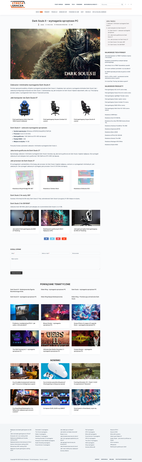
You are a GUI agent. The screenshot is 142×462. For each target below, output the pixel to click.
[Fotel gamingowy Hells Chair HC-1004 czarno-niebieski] (24, 108)
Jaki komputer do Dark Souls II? (117, 28)
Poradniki (79, 4)
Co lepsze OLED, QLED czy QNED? (54, 408)
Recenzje (88, 12)
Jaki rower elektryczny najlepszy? (69, 448)
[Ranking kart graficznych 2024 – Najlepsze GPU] (55, 218)
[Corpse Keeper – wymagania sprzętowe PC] (86, 338)
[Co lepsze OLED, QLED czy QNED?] (55, 397)
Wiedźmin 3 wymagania (41, 436)
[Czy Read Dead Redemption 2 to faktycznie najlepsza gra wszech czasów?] (24, 397)
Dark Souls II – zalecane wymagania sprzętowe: (119, 31)
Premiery (47, 12)
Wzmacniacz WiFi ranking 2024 (18, 446)
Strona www (75, 253)
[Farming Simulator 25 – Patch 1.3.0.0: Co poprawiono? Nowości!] (86, 371)
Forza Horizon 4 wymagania (42, 445)
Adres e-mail (45, 253)
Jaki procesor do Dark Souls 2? (119, 39)
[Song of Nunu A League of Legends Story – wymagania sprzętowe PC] (86, 312)
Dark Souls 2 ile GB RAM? (117, 44)
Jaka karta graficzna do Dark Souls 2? (117, 36)
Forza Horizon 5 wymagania (92, 436)
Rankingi (67, 4)
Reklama (111, 459)
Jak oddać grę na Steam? (66, 429)
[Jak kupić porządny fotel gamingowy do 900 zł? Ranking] (86, 218)
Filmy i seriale (59, 4)
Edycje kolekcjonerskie (99, 12)
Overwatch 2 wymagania (41, 429)
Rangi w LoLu (63, 434)
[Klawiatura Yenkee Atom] (55, 177)
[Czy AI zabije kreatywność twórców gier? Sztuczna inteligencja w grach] (24, 371)
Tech (73, 4)
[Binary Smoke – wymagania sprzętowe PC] (55, 312)
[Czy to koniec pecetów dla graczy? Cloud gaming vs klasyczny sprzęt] (55, 371)
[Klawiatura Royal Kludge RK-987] (24, 177)
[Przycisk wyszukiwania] (122, 4)
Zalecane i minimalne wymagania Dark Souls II (117, 24)
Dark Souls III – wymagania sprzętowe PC (23, 297)
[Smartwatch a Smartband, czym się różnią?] (86, 397)
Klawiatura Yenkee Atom (51, 188)
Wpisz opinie (14, 259)
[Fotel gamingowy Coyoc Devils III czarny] (86, 108)
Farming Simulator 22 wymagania (44, 438)
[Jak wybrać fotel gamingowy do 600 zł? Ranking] (24, 218)
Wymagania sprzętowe (61, 24)
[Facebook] (125, 4)
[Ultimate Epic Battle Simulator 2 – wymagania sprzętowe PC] (55, 338)
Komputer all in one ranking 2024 (19, 436)
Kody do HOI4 (114, 432)
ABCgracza (113, 444)
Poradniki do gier (74, 12)
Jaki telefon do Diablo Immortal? (68, 432)
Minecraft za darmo (115, 434)
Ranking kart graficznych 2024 (118, 446)
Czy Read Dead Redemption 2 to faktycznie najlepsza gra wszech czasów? (23, 410)
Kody (82, 12)
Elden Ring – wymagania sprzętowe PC (53, 289)
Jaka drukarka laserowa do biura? (69, 446)
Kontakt (97, 459)
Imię (12, 253)
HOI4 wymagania (89, 442)
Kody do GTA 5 (114, 429)
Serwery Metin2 (64, 450)
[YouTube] (131, 4)
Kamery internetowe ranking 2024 (19, 444)
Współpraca (104, 459)
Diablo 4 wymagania (40, 434)
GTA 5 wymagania (90, 432)
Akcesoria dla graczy (90, 4)
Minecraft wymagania (90, 434)
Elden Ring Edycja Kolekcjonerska (51, 297)
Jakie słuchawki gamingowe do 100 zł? (20, 433)
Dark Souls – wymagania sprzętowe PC (84, 289)
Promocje (54, 12)
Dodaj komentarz (16, 273)
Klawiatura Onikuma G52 (82, 188)
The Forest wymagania (41, 432)
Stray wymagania (89, 445)
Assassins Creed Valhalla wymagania (45, 440)
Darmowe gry (63, 12)
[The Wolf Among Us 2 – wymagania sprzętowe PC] (24, 338)
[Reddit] (64, 238)
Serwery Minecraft (90, 447)
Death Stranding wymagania (42, 442)
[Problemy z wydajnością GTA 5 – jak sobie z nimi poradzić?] (24, 312)
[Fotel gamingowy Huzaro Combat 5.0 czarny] (55, 108)
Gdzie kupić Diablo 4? (116, 436)
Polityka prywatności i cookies (124, 459)
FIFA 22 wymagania (90, 438)
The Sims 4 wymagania (91, 440)
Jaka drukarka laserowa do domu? (69, 436)
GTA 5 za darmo (114, 442)
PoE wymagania (89, 429)
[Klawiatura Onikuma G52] (86, 177)
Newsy (39, 12)
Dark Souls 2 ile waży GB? (117, 42)
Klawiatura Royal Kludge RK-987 (23, 188)
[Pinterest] (58, 238)
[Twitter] (128, 4)
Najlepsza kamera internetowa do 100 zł (20, 442)
